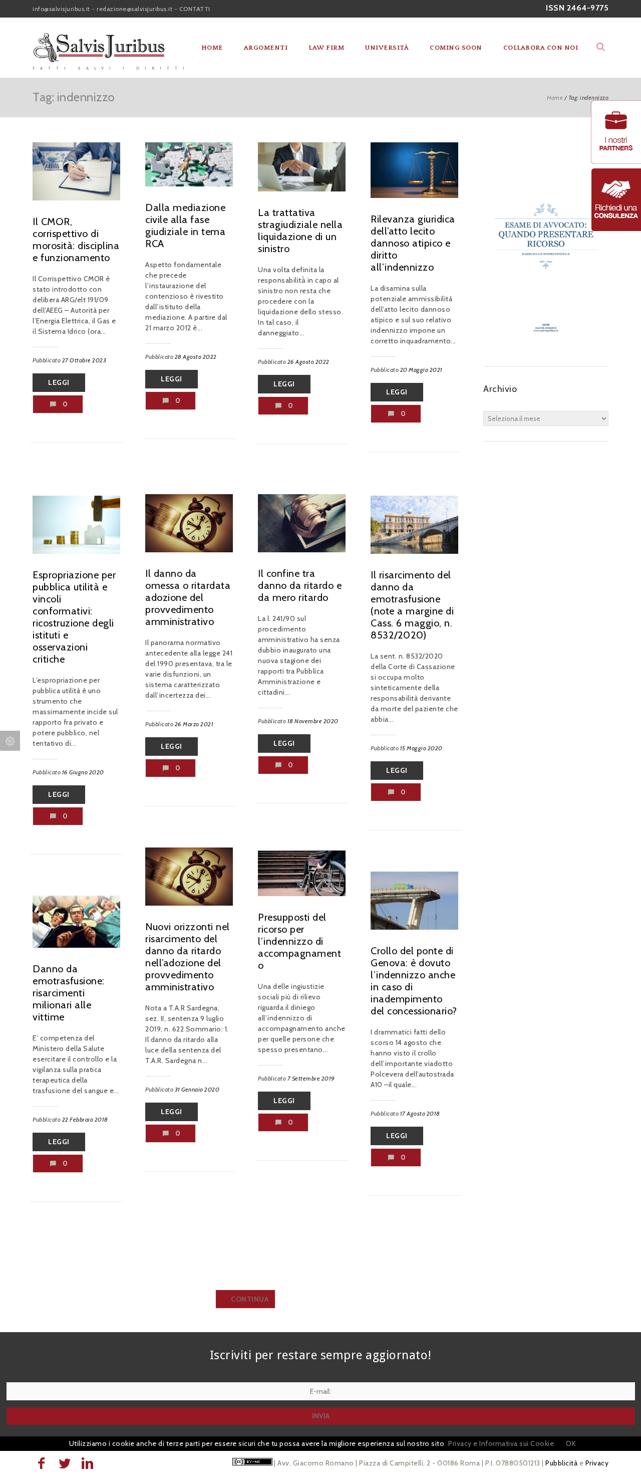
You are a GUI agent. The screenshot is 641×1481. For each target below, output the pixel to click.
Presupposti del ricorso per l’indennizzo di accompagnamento (299, 941)
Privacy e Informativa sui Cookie (501, 1443)
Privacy (597, 1462)
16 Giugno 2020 (83, 772)
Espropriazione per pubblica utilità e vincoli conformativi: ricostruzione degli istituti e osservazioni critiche (74, 617)
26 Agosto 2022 (308, 361)
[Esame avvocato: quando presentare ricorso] (545, 346)
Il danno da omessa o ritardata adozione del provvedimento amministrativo (187, 597)
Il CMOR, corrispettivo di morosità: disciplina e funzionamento (76, 240)
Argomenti (266, 47)
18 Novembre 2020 (313, 721)
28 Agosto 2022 (196, 356)
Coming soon (456, 47)
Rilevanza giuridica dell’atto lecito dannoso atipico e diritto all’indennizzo (413, 243)
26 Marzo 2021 (194, 724)
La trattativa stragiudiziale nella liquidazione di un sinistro (300, 230)
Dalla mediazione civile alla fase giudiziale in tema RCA (185, 225)
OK (571, 1443)
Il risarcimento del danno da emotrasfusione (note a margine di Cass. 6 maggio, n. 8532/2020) (412, 605)
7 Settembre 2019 (311, 1078)
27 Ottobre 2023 (84, 360)
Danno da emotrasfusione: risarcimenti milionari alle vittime (69, 993)
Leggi (59, 382)
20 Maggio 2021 (421, 369)
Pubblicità (561, 1462)
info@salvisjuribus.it (61, 9)
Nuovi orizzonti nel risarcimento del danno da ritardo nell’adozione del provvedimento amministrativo (187, 957)
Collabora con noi (540, 47)
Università (387, 47)
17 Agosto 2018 (420, 1113)
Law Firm (326, 47)
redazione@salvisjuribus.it (134, 9)
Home (212, 47)
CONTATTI (194, 9)
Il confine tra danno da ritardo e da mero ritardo (300, 585)
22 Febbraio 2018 (85, 1119)
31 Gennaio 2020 (197, 1089)
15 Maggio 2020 (421, 748)
